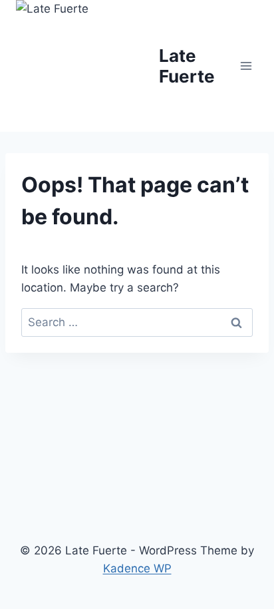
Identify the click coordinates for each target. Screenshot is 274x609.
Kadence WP (137, 568)
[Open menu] (245, 65)
